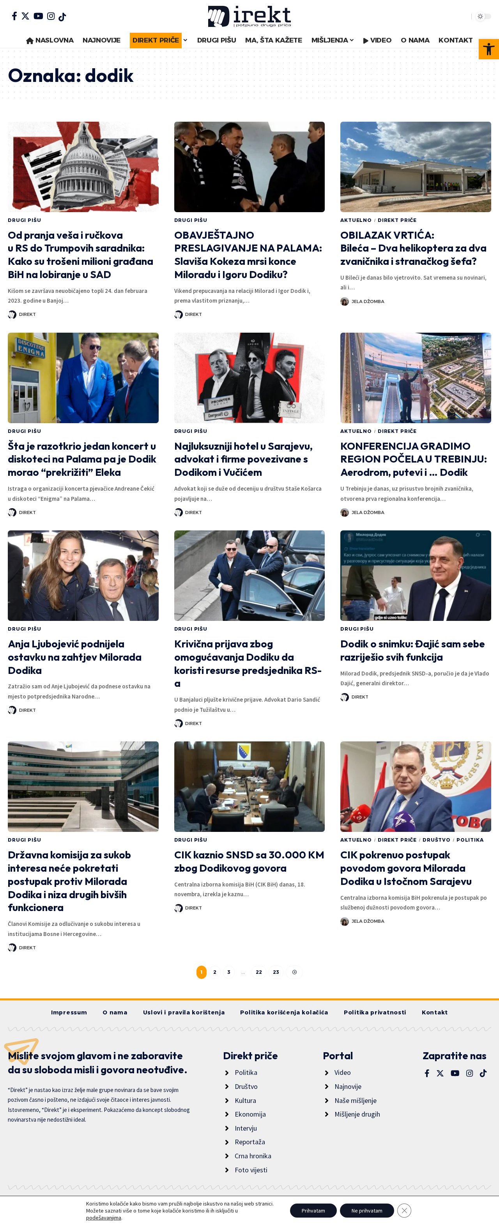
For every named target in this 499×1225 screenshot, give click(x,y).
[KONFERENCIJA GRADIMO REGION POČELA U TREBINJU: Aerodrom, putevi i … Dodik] (415, 378)
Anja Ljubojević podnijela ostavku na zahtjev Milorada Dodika (75, 657)
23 (276, 972)
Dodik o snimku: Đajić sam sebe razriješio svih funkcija (412, 650)
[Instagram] (51, 16)
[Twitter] (25, 16)
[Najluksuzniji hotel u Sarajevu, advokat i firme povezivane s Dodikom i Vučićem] (249, 378)
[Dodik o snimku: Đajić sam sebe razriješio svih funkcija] (415, 575)
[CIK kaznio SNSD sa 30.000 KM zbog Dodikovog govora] (249, 786)
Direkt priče (397, 220)
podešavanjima (103, 1217)
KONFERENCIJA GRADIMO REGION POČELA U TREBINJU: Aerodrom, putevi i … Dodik (413, 459)
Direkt (27, 314)
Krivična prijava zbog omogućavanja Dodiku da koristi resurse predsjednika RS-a (248, 663)
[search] (463, 16)
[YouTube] (38, 16)
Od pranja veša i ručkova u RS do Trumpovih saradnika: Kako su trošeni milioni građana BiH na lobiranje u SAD (80, 255)
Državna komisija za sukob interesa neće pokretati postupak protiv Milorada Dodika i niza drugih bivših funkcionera (69, 881)
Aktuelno (356, 220)
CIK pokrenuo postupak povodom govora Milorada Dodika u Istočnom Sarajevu (406, 868)
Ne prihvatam (367, 1210)
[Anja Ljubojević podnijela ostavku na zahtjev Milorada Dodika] (83, 575)
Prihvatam (313, 1210)
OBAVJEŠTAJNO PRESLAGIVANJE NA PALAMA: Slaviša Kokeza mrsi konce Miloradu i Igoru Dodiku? (248, 255)
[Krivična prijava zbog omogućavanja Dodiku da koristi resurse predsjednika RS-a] (249, 575)
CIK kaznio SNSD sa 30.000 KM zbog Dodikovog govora (249, 861)
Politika (470, 840)
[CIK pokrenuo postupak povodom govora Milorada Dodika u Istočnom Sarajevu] (415, 786)
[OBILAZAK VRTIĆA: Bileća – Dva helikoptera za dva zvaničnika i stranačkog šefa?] (415, 167)
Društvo (437, 840)
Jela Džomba (368, 301)
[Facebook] (14, 16)
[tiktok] (62, 17)
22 (259, 972)
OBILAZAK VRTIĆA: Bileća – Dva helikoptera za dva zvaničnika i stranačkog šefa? (413, 248)
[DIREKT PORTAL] (249, 16)
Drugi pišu (24, 220)
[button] (489, 49)
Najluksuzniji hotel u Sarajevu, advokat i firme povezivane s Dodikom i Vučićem (243, 459)
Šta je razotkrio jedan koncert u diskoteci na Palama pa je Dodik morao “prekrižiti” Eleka (82, 459)
